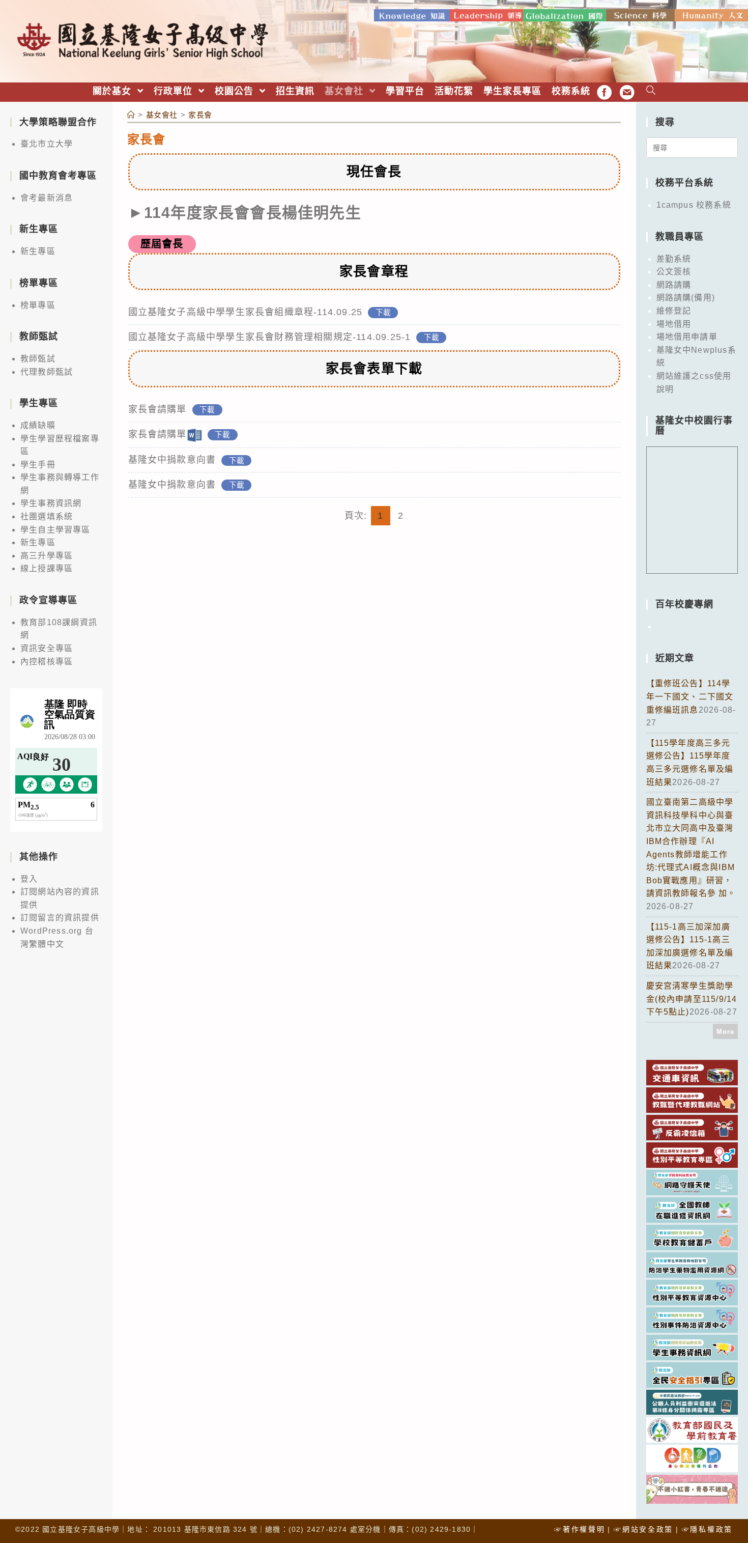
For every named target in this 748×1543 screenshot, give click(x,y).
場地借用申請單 (686, 336)
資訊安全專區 (46, 648)
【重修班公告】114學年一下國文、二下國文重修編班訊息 (690, 696)
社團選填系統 (46, 516)
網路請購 (674, 284)
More (725, 1031)
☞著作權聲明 (579, 1529)
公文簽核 (674, 271)
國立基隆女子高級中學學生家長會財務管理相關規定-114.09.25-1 (269, 337)
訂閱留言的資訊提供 (59, 917)
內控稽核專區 (46, 661)
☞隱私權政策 (707, 1529)
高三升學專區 (46, 555)
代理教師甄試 (46, 372)
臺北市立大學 (46, 143)
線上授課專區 (46, 568)
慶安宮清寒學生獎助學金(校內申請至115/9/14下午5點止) (691, 998)
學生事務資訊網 (50, 503)
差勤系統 (674, 259)
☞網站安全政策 (643, 1529)
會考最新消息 (46, 197)
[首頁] (131, 114)
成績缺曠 (37, 425)
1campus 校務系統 (693, 205)
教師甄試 (37, 358)
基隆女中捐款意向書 (172, 460)
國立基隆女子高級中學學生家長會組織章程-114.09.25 (245, 312)
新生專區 (37, 251)
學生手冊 (37, 464)
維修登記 (674, 310)
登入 (29, 879)
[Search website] (651, 91)
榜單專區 (37, 305)
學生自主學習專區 (55, 529)
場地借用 (674, 324)
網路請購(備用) (685, 297)
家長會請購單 (157, 409)
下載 (383, 312)
